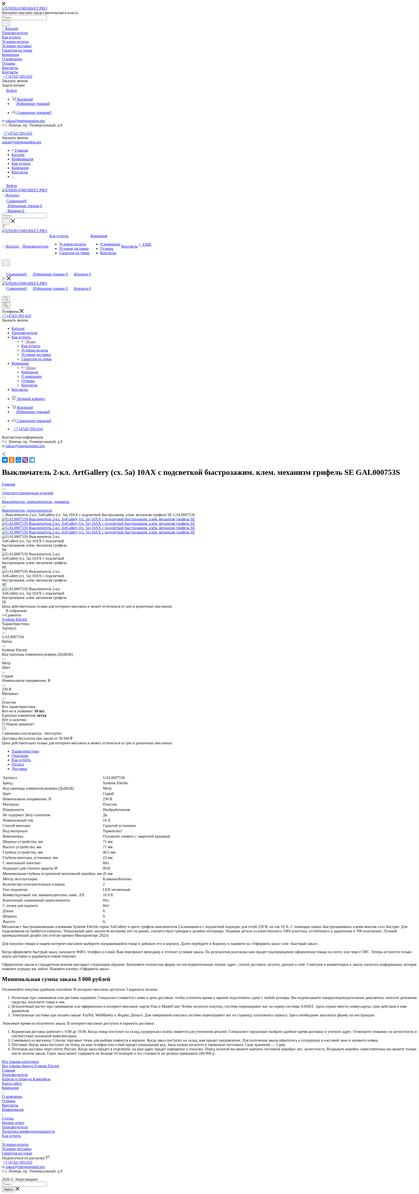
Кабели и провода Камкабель (26, 1079)
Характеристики (25, 751)
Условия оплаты (15, 1144)
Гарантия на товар (17, 1153)
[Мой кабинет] (4, 269)
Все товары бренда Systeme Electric (31, 1066)
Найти (8, 1189)
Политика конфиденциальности (28, 1131)
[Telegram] (32, 460)
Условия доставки (17, 1149)
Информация (13, 1110)
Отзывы (8, 1101)
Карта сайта (12, 1083)
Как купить (30, 346)
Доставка (19, 769)
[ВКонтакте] (5, 460)
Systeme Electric (14, 619)
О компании (12, 1096)
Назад (31, 341)
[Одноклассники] (12, 460)
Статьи (8, 1118)
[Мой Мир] (18, 460)
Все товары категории (20, 1062)
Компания (29, 372)
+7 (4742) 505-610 (17, 76)
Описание (20, 756)
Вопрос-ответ (13, 1123)
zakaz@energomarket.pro (25, 121)
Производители (15, 1075)
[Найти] (6, 23)
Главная (8, 1070)
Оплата (18, 764)
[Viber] (25, 460)
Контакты (10, 1105)
